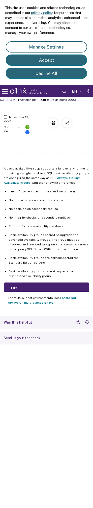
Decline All (46, 73)
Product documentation (38, 91)
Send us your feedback (22, 338)
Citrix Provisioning (23, 100)
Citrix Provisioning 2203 (58, 100)
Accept (46, 60)
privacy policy (41, 13)
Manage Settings (46, 47)
